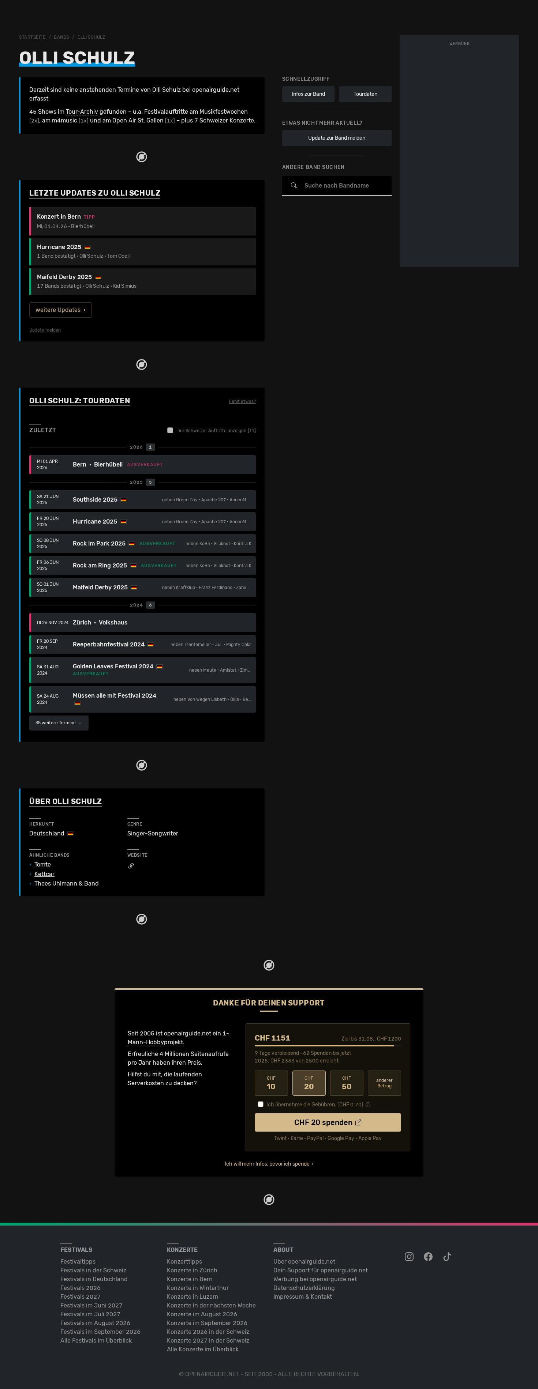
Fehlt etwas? (242, 401)
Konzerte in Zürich (192, 1270)
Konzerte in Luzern (192, 1296)
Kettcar (44, 874)
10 (271, 1083)
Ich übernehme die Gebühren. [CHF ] (314, 1105)
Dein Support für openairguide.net (320, 1270)
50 (347, 1083)
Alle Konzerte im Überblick (203, 1349)
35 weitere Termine (56, 722)
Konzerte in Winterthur (198, 1287)
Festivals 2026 (80, 1287)
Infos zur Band (308, 94)
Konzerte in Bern (190, 1279)
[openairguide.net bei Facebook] (429, 1257)
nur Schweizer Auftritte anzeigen (217, 430)
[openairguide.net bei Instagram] (410, 1257)
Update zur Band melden (336, 138)
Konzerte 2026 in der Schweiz (208, 1331)
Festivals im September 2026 (100, 1331)
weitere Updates (58, 309)
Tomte (42, 865)
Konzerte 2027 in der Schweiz (208, 1340)
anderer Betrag (384, 1083)
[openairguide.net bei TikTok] (448, 1257)
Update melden (45, 330)
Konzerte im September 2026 (207, 1323)
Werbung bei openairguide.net (315, 1279)
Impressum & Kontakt (302, 1296)
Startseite (32, 37)
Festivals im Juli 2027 (90, 1314)
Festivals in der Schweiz (93, 1270)
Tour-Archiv (82, 111)
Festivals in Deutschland (94, 1279)
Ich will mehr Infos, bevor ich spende (267, 1164)
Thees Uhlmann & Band (66, 884)
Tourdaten (365, 94)
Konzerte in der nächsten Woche (211, 1305)
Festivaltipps (78, 1261)
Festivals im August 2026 (95, 1323)
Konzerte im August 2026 (202, 1314)
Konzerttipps (184, 1261)
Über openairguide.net (304, 1261)
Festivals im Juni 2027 (91, 1305)
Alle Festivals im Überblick (96, 1340)
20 (309, 1083)
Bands (61, 37)
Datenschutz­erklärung (304, 1287)
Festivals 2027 (80, 1296)
